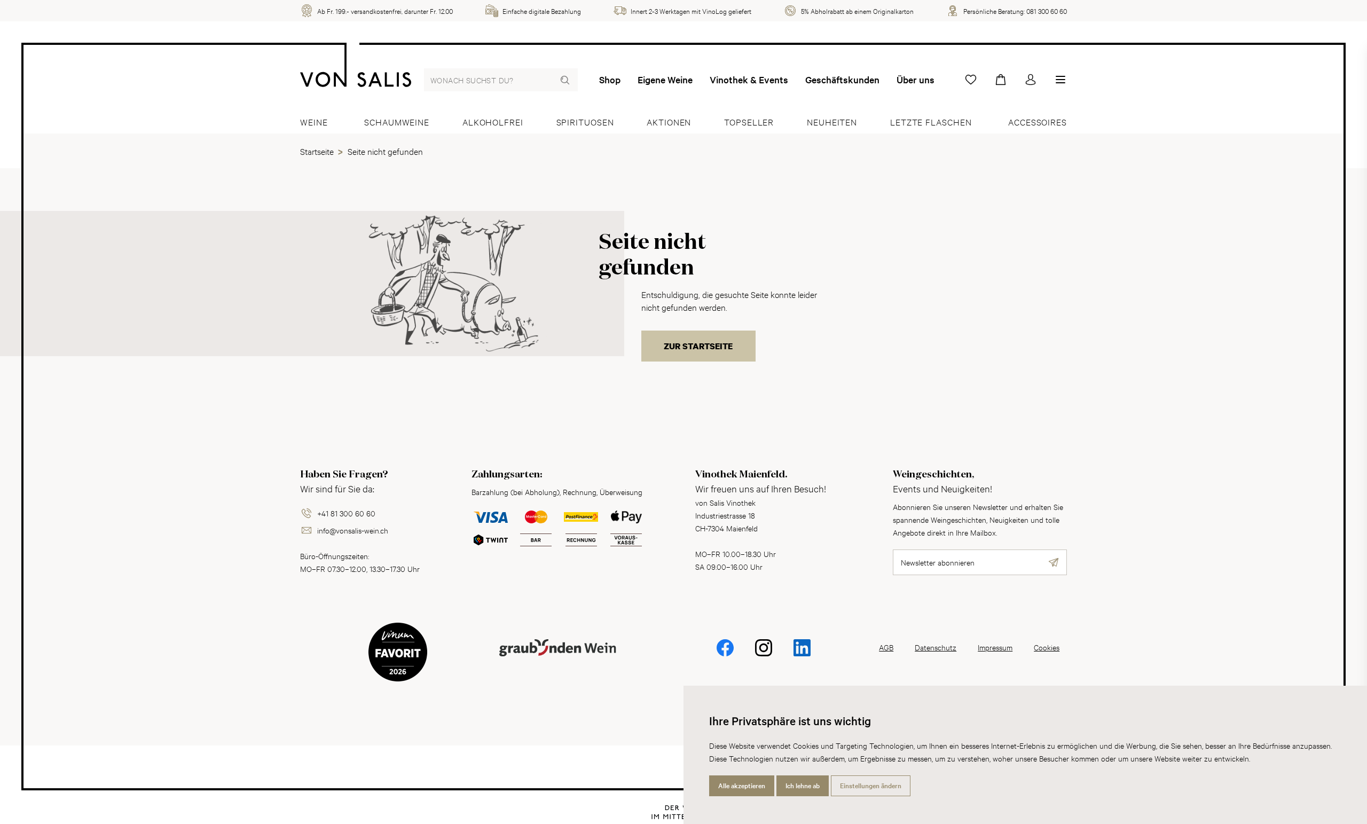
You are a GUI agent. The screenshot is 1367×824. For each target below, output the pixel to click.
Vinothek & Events (749, 79)
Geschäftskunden (842, 79)
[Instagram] (763, 655)
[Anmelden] (1031, 79)
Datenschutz (935, 647)
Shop (609, 79)
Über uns (915, 79)
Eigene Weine (665, 79)
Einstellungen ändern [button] (870, 785)
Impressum (995, 647)
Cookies (1046, 647)
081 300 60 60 (1046, 10)
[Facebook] (725, 655)
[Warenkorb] (1001, 79)
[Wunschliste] (971, 79)
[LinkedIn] (802, 655)
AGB (886, 647)
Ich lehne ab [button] (802, 785)
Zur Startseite (698, 346)
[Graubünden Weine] (557, 660)
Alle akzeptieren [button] (741, 785)
